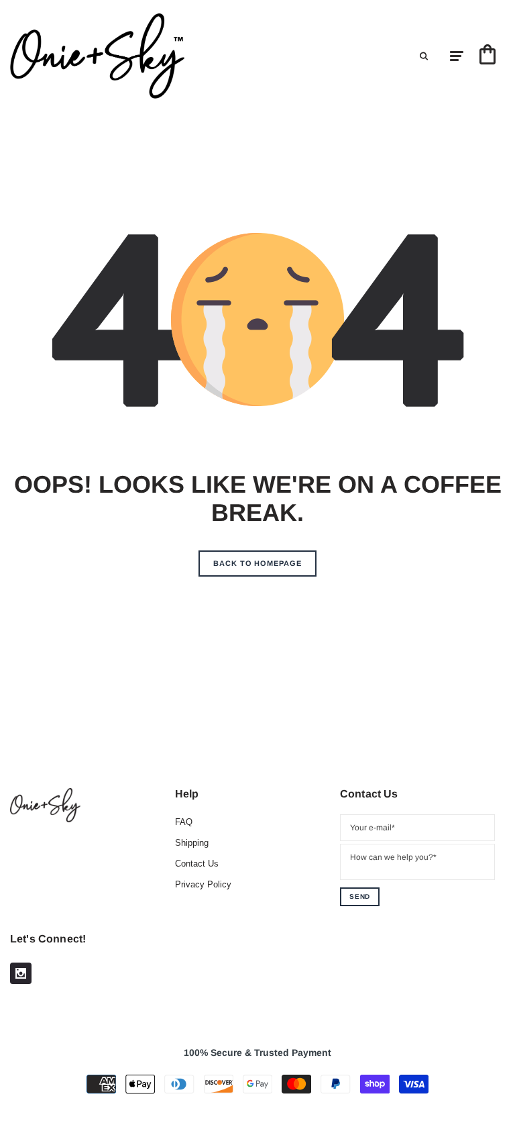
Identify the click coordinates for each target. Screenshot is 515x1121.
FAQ (183, 822)
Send (359, 896)
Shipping (192, 843)
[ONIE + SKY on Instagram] (21, 973)
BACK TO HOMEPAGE (257, 563)
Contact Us (197, 864)
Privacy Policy (203, 884)
